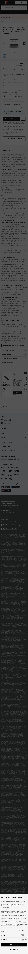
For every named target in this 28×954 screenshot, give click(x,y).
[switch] (22, 935)
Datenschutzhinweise (5, 927)
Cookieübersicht (19, 927)
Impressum (12, 927)
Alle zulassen (14, 945)
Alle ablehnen (14, 949)
